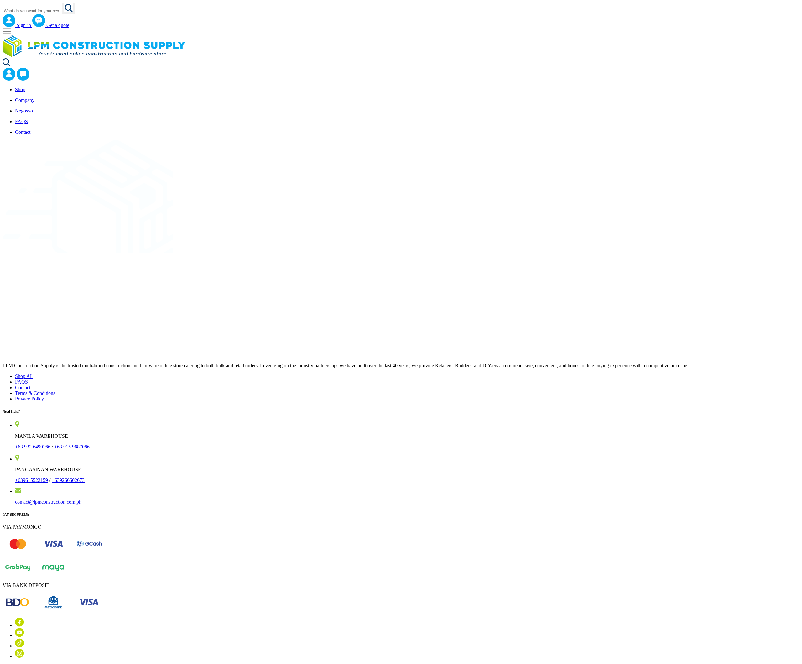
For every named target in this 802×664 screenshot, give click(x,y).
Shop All (24, 376)
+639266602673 (68, 480)
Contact (22, 387)
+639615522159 (31, 480)
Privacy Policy (29, 398)
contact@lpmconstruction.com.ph (48, 502)
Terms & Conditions (35, 393)
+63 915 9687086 (72, 446)
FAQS (21, 381)
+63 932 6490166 (32, 446)
